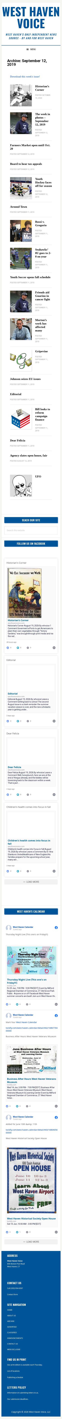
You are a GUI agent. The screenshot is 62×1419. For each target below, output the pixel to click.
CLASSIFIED (12, 1332)
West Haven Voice (31, 17)
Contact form (12, 1294)
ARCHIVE (10, 1321)
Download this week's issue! (25, 76)
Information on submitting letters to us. (22, 1393)
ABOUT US (11, 1315)
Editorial (15, 394)
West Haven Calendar (26, 1022)
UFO (38, 476)
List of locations (13, 1371)
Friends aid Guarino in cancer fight (42, 296)
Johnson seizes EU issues (25, 378)
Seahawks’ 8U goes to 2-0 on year (43, 253)
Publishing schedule (15, 1377)
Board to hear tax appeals (26, 163)
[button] (21, 647)
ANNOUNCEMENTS (15, 1338)
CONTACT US (12, 1344)
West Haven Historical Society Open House (31, 1218)
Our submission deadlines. (17, 1399)
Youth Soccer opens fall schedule (30, 277)
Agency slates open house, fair (28, 455)
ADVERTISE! (12, 1327)
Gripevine (41, 351)
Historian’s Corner (18, 620)
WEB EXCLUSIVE (13, 1349)
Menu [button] (33, 49)
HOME (9, 1310)
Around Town (18, 206)
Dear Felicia (17, 440)
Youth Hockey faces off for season (43, 182)
